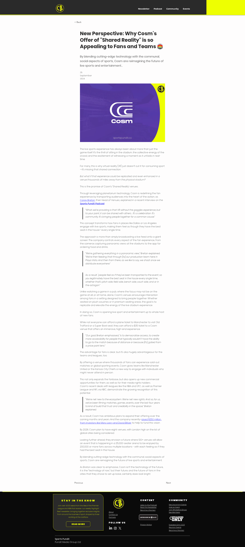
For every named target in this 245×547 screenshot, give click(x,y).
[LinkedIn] (110, 528)
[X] (120, 528)
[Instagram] (115, 528)
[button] (83, 22)
